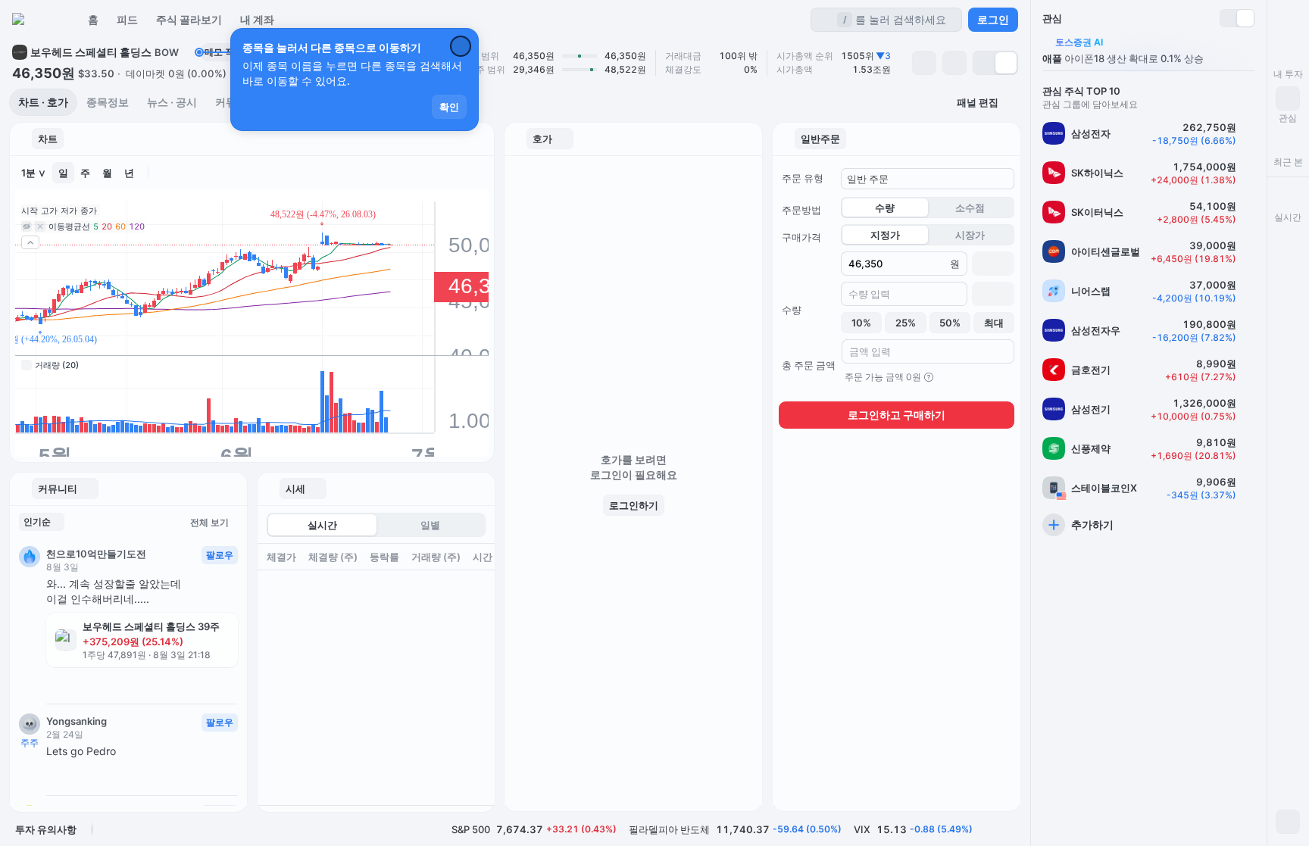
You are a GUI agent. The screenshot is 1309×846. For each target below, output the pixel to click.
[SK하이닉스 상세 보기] (1148, 172)
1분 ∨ (33, 173)
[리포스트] (102, 684)
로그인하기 (633, 505)
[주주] (29, 724)
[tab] (43, 102)
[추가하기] (1148, 524)
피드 (127, 19)
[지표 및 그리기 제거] (187, 172)
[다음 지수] (1010, 829)
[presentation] (376, 674)
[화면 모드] (1288, 822)
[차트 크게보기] (478, 172)
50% (950, 323)
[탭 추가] (77, 138)
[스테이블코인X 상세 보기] (1148, 487)
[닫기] (460, 46)
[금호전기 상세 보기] (1148, 369)
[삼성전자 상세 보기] (1148, 133)
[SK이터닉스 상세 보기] (1148, 212)
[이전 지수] (989, 829)
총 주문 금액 (809, 365)
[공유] (125, 684)
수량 (791, 310)
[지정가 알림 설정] (924, 63)
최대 (994, 323)
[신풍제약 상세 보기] (1148, 448)
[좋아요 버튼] (52, 684)
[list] (1148, 328)
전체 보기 (209, 522)
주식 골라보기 (189, 19)
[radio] (984, 62)
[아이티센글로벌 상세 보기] (1148, 251)
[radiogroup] (995, 63)
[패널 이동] (20, 139)
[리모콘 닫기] (1288, 20)
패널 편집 (977, 102)
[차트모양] (166, 172)
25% (905, 323)
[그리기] (435, 172)
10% (861, 323)
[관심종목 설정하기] (1248, 133)
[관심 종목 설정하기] (954, 63)
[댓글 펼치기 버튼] (78, 684)
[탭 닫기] (561, 138)
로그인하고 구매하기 (896, 414)
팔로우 (219, 554)
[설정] (209, 172)
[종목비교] (456, 172)
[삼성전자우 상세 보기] (1148, 330)
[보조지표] (414, 172)
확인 (449, 107)
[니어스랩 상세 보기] (1148, 291)
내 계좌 (257, 19)
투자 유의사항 (46, 829)
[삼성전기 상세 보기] (1148, 409)
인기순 (37, 521)
